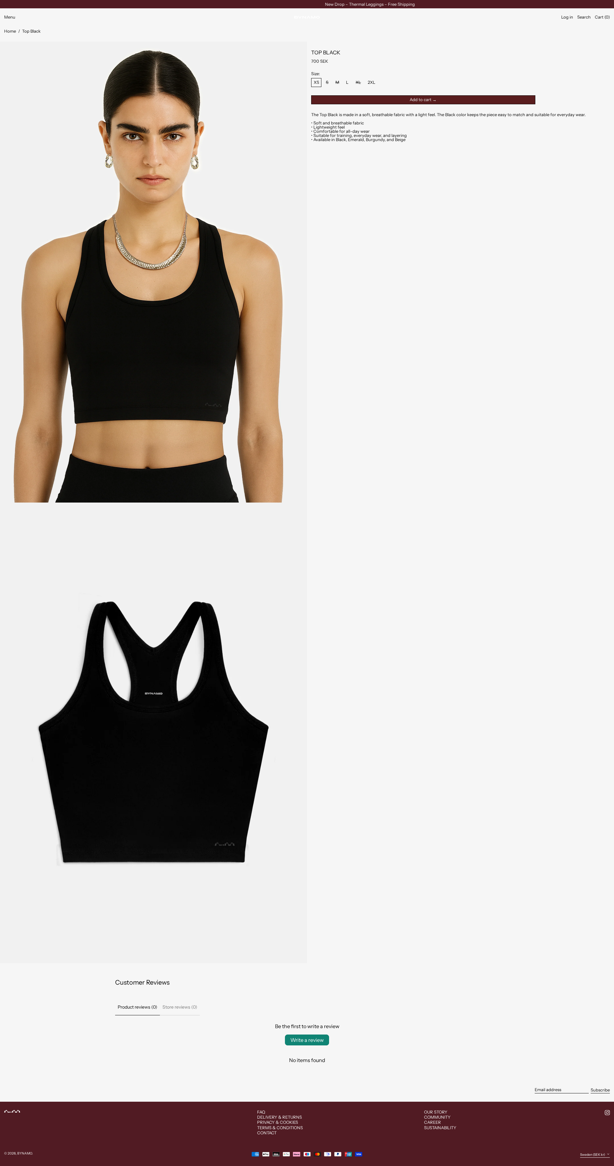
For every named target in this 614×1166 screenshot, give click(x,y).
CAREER (432, 1122)
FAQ (261, 1111)
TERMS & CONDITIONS (280, 1127)
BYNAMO (24, 1153)
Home (10, 31)
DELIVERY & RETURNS (279, 1117)
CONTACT (267, 1132)
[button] (584, 17)
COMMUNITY (437, 1117)
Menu (9, 17)
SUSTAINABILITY (440, 1127)
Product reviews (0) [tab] (137, 1007)
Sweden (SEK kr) (593, 1155)
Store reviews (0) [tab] (179, 1007)
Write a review (307, 1040)
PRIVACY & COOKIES (277, 1122)
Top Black (31, 31)
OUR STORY (435, 1111)
